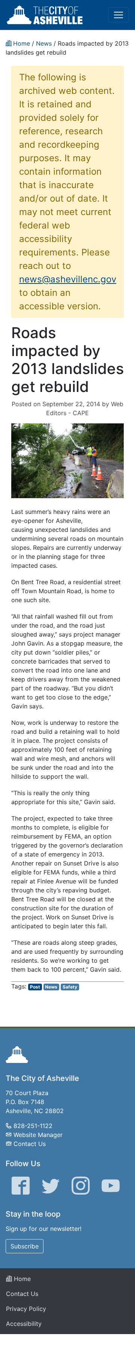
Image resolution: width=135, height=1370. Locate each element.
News (51, 987)
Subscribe (24, 1246)
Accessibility (24, 1323)
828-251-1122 (33, 1126)
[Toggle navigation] (118, 14)
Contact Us (30, 1143)
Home (21, 1278)
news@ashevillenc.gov (67, 279)
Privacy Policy (26, 1308)
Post (35, 987)
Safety (70, 987)
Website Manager (38, 1134)
